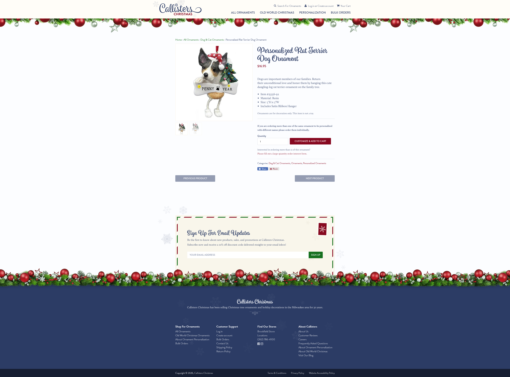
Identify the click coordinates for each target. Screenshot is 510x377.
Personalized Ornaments (314, 163)
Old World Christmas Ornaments (192, 335)
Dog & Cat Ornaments (212, 40)
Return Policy (223, 351)
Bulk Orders (341, 12)
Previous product (195, 178)
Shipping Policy (224, 347)
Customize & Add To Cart (310, 141)
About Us (303, 331)
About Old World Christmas (313, 351)
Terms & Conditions (277, 373)
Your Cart (346, 6)
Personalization (312, 12)
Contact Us (222, 343)
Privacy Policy (297, 373)
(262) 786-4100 (266, 339)
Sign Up (315, 255)
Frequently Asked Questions (313, 343)
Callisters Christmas (203, 373)
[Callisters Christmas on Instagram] (262, 343)
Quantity (261, 136)
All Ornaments (243, 13)
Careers (302, 339)
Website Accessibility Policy (322, 373)
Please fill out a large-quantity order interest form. (282, 153)
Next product (315, 178)
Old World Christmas (277, 13)
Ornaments (296, 163)
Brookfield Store (266, 331)
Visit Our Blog (305, 355)
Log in (311, 6)
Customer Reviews (308, 335)
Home (178, 40)
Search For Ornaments (289, 6)
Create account (326, 6)
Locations (262, 335)
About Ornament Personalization (192, 339)
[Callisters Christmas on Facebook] (259, 343)
